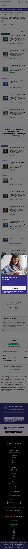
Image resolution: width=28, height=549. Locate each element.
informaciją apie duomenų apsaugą (10, 275)
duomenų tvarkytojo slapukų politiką (11, 276)
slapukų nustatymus (16, 272)
